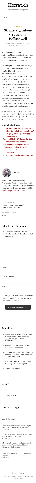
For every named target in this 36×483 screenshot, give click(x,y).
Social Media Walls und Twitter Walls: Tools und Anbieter (17, 346)
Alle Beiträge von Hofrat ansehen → (15, 191)
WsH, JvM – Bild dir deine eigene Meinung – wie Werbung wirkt (18, 363)
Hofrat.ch (18, 5)
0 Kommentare (21, 46)
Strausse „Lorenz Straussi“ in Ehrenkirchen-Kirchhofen (14, 206)
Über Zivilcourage (8, 419)
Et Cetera (18, 26)
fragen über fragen (12, 368)
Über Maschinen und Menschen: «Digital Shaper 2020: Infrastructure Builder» (16, 427)
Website (5, 286)
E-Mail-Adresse (8, 277)
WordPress (15, 476)
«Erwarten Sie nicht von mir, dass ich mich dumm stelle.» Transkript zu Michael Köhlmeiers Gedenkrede (17, 445)
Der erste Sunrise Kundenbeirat (19, 155)
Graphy (27, 476)
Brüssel (5, 215)
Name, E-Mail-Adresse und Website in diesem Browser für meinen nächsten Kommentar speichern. (17, 298)
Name (4, 267)
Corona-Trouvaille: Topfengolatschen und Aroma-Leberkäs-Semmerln (17, 435)
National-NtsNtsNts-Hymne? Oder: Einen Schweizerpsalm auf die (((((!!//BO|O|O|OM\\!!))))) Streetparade (18, 337)
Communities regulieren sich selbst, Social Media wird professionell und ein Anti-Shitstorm (19, 355)
